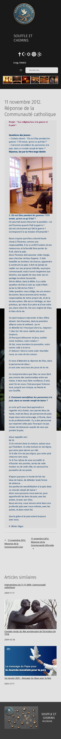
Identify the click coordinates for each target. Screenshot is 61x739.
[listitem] (7, 80)
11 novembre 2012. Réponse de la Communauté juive (15, 543)
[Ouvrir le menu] (21, 70)
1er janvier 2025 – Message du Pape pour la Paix (27, 678)
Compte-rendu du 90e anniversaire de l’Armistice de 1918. (30, 632)
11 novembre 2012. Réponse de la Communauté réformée (42, 542)
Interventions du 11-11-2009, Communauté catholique (25, 586)
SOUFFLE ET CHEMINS (23, 38)
